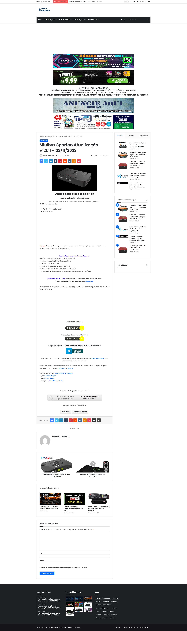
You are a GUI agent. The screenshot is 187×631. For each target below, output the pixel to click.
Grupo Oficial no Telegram (64, 373)
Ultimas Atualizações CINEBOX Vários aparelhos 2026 (85, 1)
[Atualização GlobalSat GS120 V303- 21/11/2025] (70, 611)
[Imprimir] (99, 420)
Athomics (115, 598)
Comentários (143, 136)
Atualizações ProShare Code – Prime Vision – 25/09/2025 (138, 176)
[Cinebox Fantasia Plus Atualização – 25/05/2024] (122, 250)
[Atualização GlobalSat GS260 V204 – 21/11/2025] (88, 609)
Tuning (105, 618)
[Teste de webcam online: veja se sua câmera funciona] (79, 599)
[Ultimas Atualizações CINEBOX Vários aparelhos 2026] (74, 499)
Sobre (130, 627)
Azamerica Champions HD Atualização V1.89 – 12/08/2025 (138, 154)
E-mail (42, 560)
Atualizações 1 (50, 20)
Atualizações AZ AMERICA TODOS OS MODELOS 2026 (49, 508)
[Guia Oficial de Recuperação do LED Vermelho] (79, 604)
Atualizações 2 (64, 20)
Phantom (106, 614)
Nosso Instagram (50, 376)
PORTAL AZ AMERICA (49, 156)
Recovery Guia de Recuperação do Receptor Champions (137, 185)
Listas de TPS (92, 20)
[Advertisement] (93, 38)
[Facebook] (41, 161)
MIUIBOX (66, 412)
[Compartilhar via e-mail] (94, 420)
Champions (114, 601)
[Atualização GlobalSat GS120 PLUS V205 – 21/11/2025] (88, 604)
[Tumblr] (55, 161)
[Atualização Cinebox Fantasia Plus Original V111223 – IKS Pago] (122, 166)
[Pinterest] (60, 161)
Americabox (107, 598)
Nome (42, 553)
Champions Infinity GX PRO (103, 604)
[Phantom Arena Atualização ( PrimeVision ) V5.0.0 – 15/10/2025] (99, 499)
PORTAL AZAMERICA (74, 627)
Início (40, 20)
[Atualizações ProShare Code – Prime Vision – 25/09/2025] (122, 176)
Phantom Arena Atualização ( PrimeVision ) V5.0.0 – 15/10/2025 (98, 508)
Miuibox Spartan (81, 412)
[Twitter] (46, 161)
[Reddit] (65, 161)
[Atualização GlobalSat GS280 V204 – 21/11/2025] (79, 609)
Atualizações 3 (79, 20)
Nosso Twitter (49, 378)
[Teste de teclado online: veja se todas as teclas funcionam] (70, 599)
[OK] (74, 161)
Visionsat (112, 618)
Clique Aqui (89, 281)
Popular (120, 136)
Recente (131, 136)
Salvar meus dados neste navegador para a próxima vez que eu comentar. (64, 567)
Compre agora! (143, 627)
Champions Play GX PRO (103, 608)
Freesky (105, 611)
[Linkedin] (51, 161)
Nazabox (98, 614)
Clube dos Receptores (98, 358)
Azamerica (106, 601)
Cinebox (114, 608)
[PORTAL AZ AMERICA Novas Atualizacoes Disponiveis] (44, 10)
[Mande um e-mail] (56, 156)
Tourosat (98, 618)
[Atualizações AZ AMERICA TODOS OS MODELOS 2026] (50, 499)
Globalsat (112, 611)
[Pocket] (79, 161)
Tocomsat (114, 614)
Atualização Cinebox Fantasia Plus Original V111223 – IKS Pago (137, 164)
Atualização (48, 136)
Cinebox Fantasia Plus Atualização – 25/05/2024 (138, 248)
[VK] (69, 161)
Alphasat (98, 598)
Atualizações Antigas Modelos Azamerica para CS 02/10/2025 (137, 145)
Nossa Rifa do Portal (56, 381)
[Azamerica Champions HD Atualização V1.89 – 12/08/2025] (122, 155)
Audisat (98, 601)
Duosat (98, 611)
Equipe (136, 627)
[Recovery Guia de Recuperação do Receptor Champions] (122, 183)
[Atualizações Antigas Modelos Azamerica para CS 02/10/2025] (122, 145)
